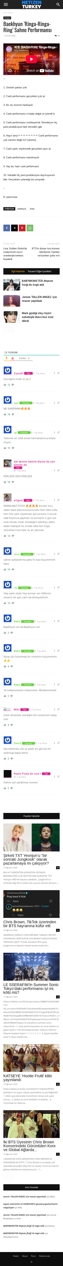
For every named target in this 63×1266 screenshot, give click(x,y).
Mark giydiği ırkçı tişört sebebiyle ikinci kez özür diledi (38, 317)
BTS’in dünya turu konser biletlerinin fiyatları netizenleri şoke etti (46, 252)
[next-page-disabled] (11, 1177)
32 (58, 997)
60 (58, 867)
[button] (5, 4)
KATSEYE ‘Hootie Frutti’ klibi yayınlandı (27, 1078)
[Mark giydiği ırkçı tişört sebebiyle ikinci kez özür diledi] (11, 317)
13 (59, 35)
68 (58, 1084)
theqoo (7, 18)
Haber (16, 1256)
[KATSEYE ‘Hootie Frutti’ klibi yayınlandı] (31, 1058)
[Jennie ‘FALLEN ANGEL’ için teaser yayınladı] (11, 301)
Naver (25, 1256)
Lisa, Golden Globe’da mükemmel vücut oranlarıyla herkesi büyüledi (15, 254)
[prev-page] (5, 329)
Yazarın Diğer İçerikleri (39, 271)
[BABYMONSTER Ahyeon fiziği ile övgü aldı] (11, 285)
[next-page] (11, 329)
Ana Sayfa (8, 12)
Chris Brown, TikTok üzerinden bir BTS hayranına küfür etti (29, 924)
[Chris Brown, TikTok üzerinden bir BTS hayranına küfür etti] (31, 904)
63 (58, 930)
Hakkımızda (44, 1256)
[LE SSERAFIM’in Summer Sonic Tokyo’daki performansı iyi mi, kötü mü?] (31, 966)
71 (58, 1154)
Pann (33, 1256)
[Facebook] (6, 228)
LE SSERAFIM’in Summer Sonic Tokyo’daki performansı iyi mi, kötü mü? (31, 989)
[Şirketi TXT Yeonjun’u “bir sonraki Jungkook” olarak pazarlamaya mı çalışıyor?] (31, 837)
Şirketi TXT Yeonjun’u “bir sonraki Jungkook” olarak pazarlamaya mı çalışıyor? (26, 859)
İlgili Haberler (18, 271)
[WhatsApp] (30, 228)
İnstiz (32, 208)
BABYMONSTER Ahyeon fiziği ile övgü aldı (23, 1225)
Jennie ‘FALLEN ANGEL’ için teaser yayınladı (24, 1196)
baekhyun (21, 208)
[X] (14, 228)
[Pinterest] (22, 228)
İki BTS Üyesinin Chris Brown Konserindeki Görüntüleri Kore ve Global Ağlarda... (29, 1146)
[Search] (58, 4)
